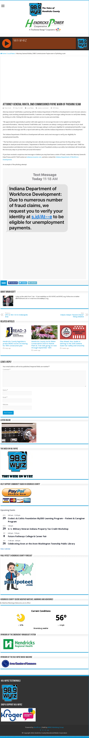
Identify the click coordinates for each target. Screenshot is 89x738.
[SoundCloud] (48, 730)
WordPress (37, 727)
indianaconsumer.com (34, 157)
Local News (11, 53)
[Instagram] (45, 730)
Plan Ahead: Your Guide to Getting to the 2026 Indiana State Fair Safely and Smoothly (72, 343)
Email (5, 397)
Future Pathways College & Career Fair (27, 536)
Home (4, 53)
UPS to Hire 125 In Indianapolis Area (16, 315)
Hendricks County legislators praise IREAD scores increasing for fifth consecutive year (15, 343)
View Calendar (5, 549)
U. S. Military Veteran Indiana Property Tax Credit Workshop (38, 529)
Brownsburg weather (41, 628)
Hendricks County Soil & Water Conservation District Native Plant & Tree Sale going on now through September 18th (44, 344)
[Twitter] (43, 730)
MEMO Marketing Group (56, 727)
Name (5, 390)
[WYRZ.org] (44, 9)
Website (5, 404)
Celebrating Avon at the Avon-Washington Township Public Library (41, 543)
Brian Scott (8, 108)
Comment (6, 369)
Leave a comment (43, 108)
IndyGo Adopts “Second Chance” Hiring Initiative (72, 315)
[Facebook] (40, 730)
